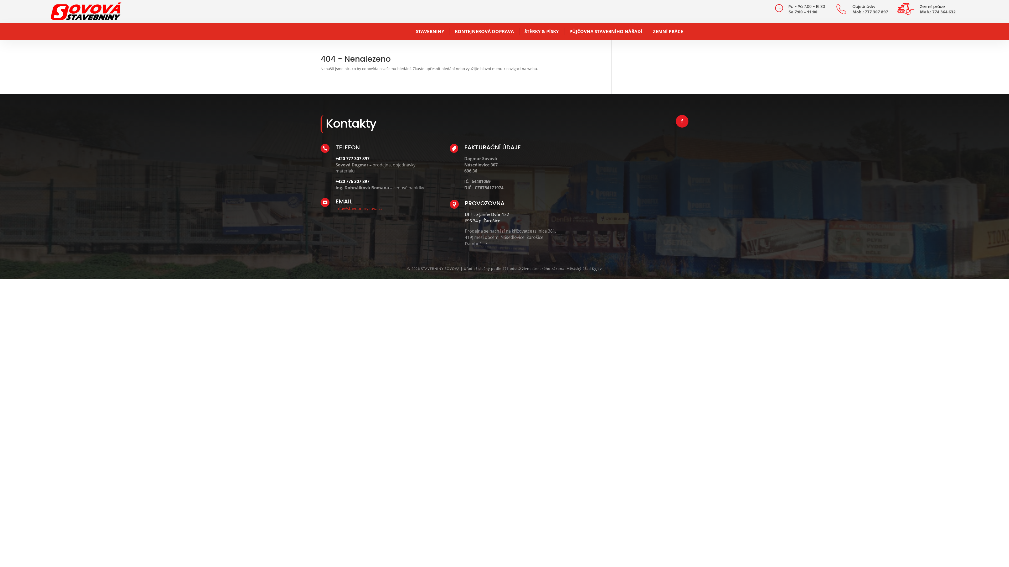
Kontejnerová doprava (484, 31)
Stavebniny (430, 31)
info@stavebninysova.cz (359, 208)
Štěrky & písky (541, 31)
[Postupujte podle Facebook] (682, 121)
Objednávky (863, 6)
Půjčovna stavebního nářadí (605, 31)
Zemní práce (932, 6)
